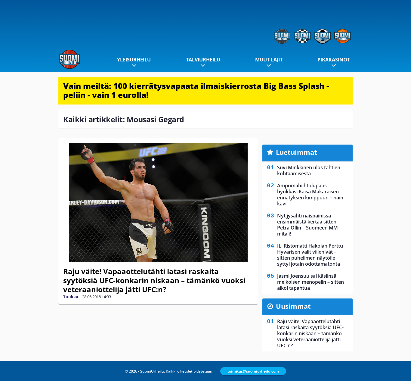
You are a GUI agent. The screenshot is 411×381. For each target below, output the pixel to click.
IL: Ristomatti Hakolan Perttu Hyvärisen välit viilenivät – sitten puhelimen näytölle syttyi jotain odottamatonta (310, 254)
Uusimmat (293, 306)
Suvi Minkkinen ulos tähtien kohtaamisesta (308, 170)
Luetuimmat (296, 152)
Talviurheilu (203, 59)
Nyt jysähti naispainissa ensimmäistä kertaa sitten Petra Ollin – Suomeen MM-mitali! (308, 224)
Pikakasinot (333, 59)
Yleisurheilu (134, 59)
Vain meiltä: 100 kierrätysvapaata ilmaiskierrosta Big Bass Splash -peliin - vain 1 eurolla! (196, 90)
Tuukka (70, 296)
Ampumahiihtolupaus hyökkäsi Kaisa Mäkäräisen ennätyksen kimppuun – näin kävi (310, 194)
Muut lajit (269, 59)
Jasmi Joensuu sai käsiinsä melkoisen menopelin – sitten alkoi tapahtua (310, 282)
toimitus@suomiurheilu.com (253, 371)
